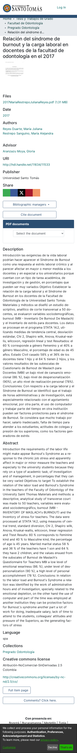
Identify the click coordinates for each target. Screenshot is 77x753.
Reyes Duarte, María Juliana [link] (22, 129)
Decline (52, 747)
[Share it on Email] (36, 193)
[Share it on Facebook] (14, 193)
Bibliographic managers (29, 204)
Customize (9, 747)
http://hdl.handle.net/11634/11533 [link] (26, 164)
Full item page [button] (18, 690)
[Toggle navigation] (71, 7)
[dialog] (38, 738)
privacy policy (49, 739)
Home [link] (7, 18)
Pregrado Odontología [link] (23, 28)
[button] (22, 7)
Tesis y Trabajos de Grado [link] (34, 18)
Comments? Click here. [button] (40, 700)
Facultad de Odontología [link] (25, 23)
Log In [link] (61, 7)
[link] (35, 102)
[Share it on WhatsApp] (6, 193)
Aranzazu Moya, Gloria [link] (19, 151)
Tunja (62, 723)
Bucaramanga (31, 723)
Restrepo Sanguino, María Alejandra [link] (28, 133)
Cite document (31, 214)
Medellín (50, 723)
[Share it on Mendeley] (29, 193)
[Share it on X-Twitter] (21, 193)
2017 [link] (6, 115)
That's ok (66, 747)
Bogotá (14, 723)
